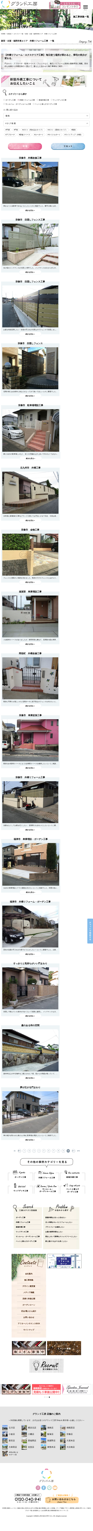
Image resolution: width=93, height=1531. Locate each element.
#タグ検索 (10, 123)
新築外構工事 (44, 100)
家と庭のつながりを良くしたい (56, 1241)
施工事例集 (28, 1280)
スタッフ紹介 (86, 1508)
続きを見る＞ (30, 210)
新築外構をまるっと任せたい (55, 1217)
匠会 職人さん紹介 (28, 1311)
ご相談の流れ (20, 1508)
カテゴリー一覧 (18, 34)
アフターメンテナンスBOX (29, 1323)
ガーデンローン (28, 1305)
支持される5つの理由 (31, 1508)
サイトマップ (28, 1330)
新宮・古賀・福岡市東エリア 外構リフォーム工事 (41, 34)
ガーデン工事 (10, 100)
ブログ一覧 (28, 1510)
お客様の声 (78, 1508)
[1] (14, 1151)
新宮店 (9, 34)
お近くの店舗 (50, 1508)
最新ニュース (11, 1508)
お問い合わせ (28, 1317)
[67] (78, 1151)
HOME (3, 34)
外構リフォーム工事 (27, 100)
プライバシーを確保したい (54, 1227)
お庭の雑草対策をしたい (54, 1232)
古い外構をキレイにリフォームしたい (58, 1222)
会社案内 (28, 1274)
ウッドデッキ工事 (59, 100)
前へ (19, 1151)
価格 (11, 116)
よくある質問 (43, 1510)
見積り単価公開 (28, 1299)
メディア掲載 (28, 1292)
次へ (73, 1151)
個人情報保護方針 (53, 1510)
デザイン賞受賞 (28, 1286)
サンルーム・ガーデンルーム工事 (18, 104)
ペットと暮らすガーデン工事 (46, 104)
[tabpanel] (16, 1389)
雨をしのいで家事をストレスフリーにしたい (61, 1236)
